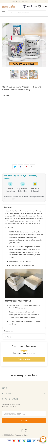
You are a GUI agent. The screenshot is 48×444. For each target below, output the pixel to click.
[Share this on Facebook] (20, 166)
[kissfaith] (8, 6)
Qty (3, 142)
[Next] (44, 45)
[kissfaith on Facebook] (22, 431)
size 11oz (7, 106)
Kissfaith (11, 435)
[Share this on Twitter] (15, 166)
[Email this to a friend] (32, 166)
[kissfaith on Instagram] (26, 431)
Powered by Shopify (22, 435)
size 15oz (17, 106)
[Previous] (4, 45)
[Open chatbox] (43, 439)
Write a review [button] (24, 359)
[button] (24, 113)
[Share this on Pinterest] (26, 166)
